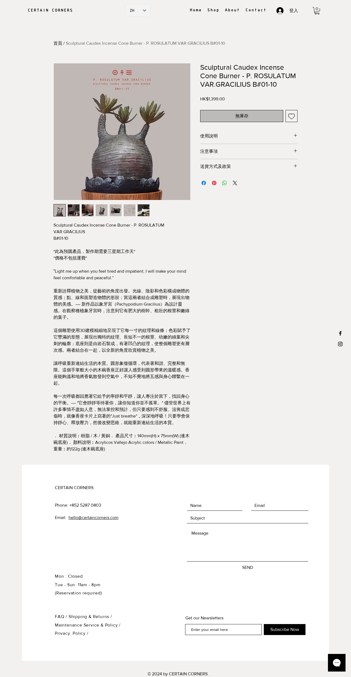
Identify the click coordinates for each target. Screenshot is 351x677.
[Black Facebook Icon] (340, 333)
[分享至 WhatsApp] (224, 183)
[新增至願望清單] (291, 116)
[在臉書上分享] (203, 183)
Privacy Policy (70, 633)
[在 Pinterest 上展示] (214, 183)
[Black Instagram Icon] (340, 344)
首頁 (57, 43)
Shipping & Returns (89, 616)
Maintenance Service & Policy (86, 625)
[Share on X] (235, 183)
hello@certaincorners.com (93, 517)
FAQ (59, 616)
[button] (317, 11)
